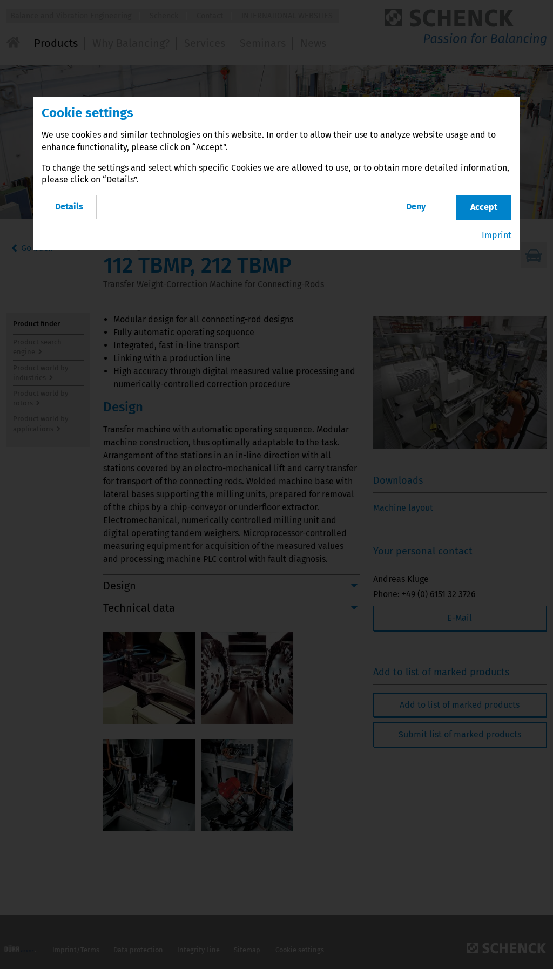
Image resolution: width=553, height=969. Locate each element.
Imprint (496, 235)
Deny (416, 206)
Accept (483, 207)
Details (69, 206)
